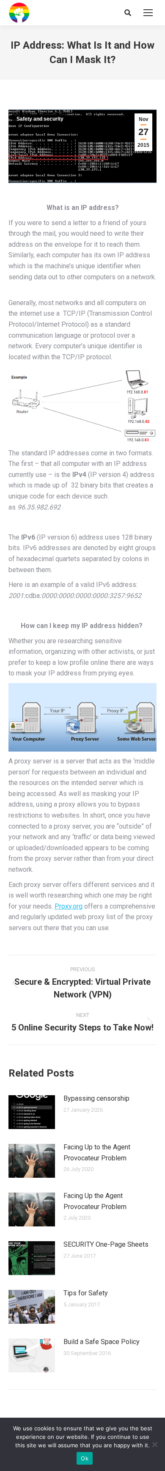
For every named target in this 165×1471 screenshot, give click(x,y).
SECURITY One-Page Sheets (105, 1244)
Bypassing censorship (96, 1098)
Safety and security (39, 119)
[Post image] (31, 1112)
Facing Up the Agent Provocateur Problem (94, 1201)
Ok (84, 1458)
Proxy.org (68, 906)
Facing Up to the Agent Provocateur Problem (96, 1152)
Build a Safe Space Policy (101, 1342)
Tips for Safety (85, 1293)
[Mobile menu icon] (148, 12)
